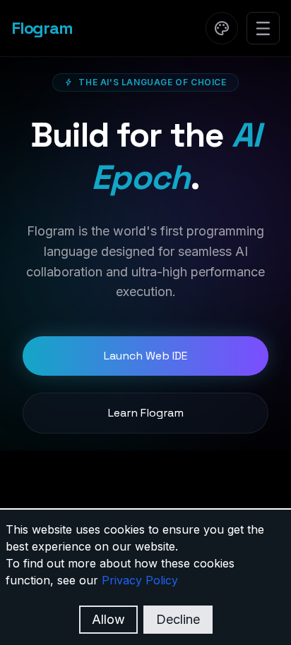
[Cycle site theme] (222, 28)
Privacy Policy (140, 580)
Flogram (42, 28)
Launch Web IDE (145, 355)
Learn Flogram (146, 412)
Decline (178, 619)
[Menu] (263, 28)
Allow (108, 619)
